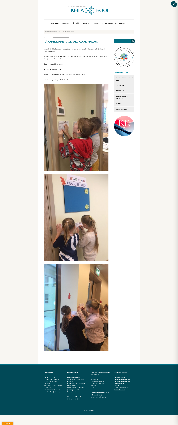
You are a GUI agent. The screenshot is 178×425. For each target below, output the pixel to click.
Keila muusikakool (120, 377)
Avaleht (47, 31)
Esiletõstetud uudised (58, 37)
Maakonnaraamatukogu (122, 379)
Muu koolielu (120, 23)
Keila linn (117, 386)
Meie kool (54, 23)
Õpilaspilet (120, 91)
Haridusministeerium (121, 388)
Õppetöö (76, 23)
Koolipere (65, 23)
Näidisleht (53, 31)
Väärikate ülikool (119, 390)
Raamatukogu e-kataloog (122, 97)
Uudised (96, 23)
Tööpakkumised (107, 23)
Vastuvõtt (86, 23)
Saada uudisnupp (122, 109)
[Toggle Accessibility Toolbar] (174, 4)
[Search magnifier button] (133, 41)
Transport (120, 85)
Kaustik (118, 104)
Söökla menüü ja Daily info (124, 79)
